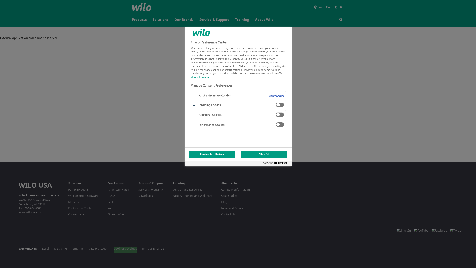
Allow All (264, 154)
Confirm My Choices (212, 154)
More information (200, 77)
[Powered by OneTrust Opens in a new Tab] (275, 164)
